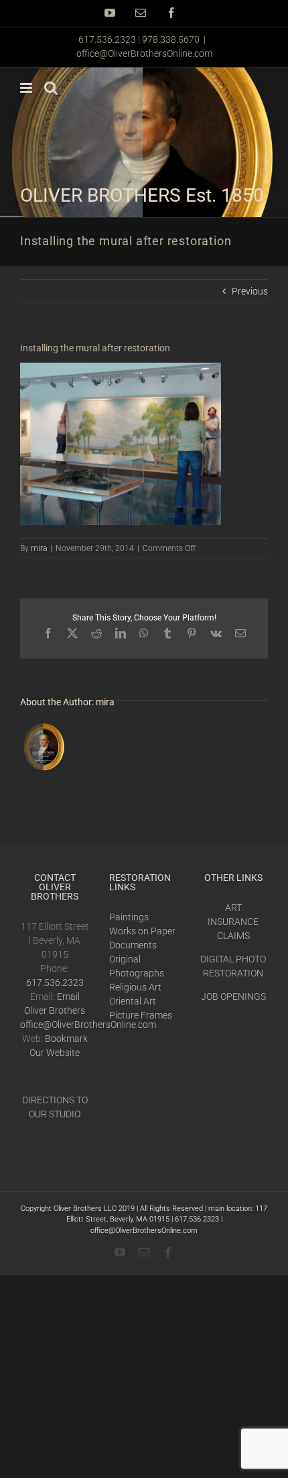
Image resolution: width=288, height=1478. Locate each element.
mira (39, 548)
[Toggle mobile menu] (27, 88)
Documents (133, 945)
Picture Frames (140, 1015)
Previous (250, 291)
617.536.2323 (55, 982)
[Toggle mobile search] (51, 88)
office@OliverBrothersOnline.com (144, 53)
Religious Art (135, 987)
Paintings (129, 917)
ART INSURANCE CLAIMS (233, 921)
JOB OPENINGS (233, 996)
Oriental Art (132, 1001)
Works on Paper (142, 931)
